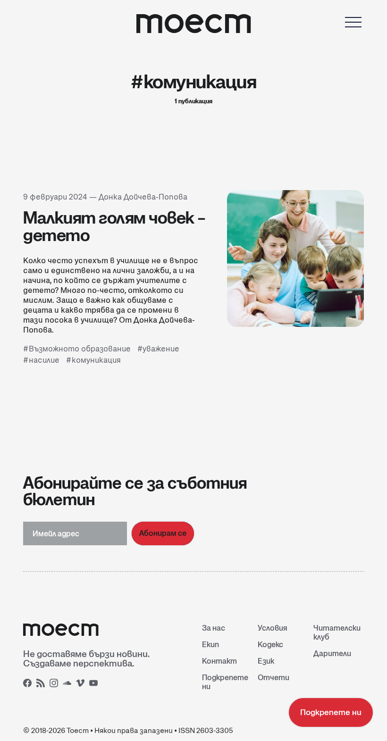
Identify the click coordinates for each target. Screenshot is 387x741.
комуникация (96, 360)
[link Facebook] (28, 684)
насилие (44, 360)
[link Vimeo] (81, 684)
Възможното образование (80, 348)
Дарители (332, 653)
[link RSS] (42, 684)
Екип (210, 644)
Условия (272, 628)
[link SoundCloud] (68, 684)
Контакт (219, 661)
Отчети (273, 677)
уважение (161, 348)
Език (266, 661)
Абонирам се (162, 533)
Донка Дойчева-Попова (143, 196)
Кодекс (270, 644)
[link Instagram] (55, 684)
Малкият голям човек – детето (114, 226)
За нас (213, 628)
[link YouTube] (95, 684)
